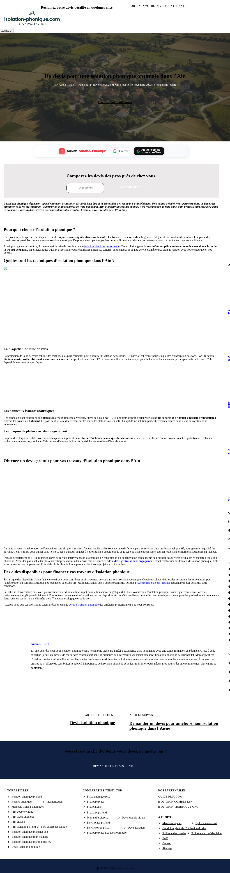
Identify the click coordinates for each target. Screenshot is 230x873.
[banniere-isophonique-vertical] (111, 401)
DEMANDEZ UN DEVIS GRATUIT (115, 766)
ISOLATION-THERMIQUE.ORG (178, 806)
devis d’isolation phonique (84, 604)
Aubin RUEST (68, 84)
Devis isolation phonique (115, 102)
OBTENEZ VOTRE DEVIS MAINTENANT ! (158, 5)
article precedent (100, 715)
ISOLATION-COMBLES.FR (175, 801)
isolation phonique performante (101, 246)
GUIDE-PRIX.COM (170, 796)
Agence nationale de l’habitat (153, 582)
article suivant (142, 715)
